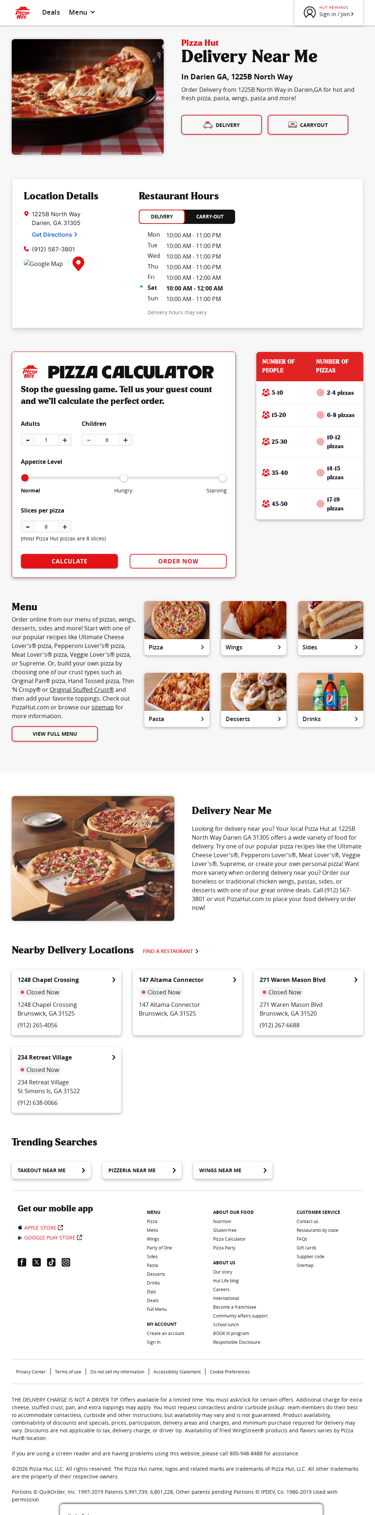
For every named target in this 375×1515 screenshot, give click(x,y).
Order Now (178, 561)
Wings (234, 647)
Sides (309, 647)
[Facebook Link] (25, 1262)
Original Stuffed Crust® (82, 690)
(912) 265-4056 (37, 1025)
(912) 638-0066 (37, 1103)
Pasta (156, 719)
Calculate (70, 561)
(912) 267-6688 (280, 1025)
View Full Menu (55, 733)
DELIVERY (162, 216)
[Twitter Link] (39, 1262)
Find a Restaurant (168, 951)
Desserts (238, 719)
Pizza (156, 647)
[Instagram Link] (69, 1262)
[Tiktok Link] (54, 1262)
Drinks (311, 719)
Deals (51, 12)
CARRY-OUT (210, 216)
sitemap (103, 707)
